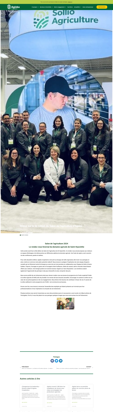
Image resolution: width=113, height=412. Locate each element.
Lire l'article (24, 402)
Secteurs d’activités (45, 7)
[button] (52, 361)
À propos (34, 7)
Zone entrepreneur (88, 7)
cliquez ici (70, 1)
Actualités (77, 7)
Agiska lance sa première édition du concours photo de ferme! (81, 388)
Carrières (70, 7)
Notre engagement (59, 7)
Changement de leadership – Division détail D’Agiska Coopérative (31, 388)
